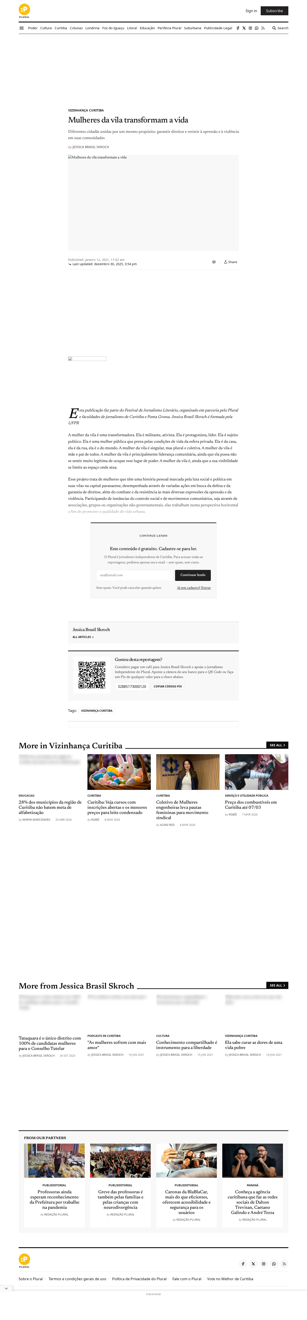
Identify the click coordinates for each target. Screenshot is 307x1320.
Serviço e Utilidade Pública (246, 795)
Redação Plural (56, 1214)
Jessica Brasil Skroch (91, 147)
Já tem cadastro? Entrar (194, 588)
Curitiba (94, 795)
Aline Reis (167, 825)
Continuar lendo (192, 575)
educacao (26, 795)
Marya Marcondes (36, 820)
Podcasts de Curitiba (104, 1036)
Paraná (252, 1185)
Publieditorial (54, 1185)
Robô (95, 820)
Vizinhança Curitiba (86, 110)
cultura (162, 1036)
